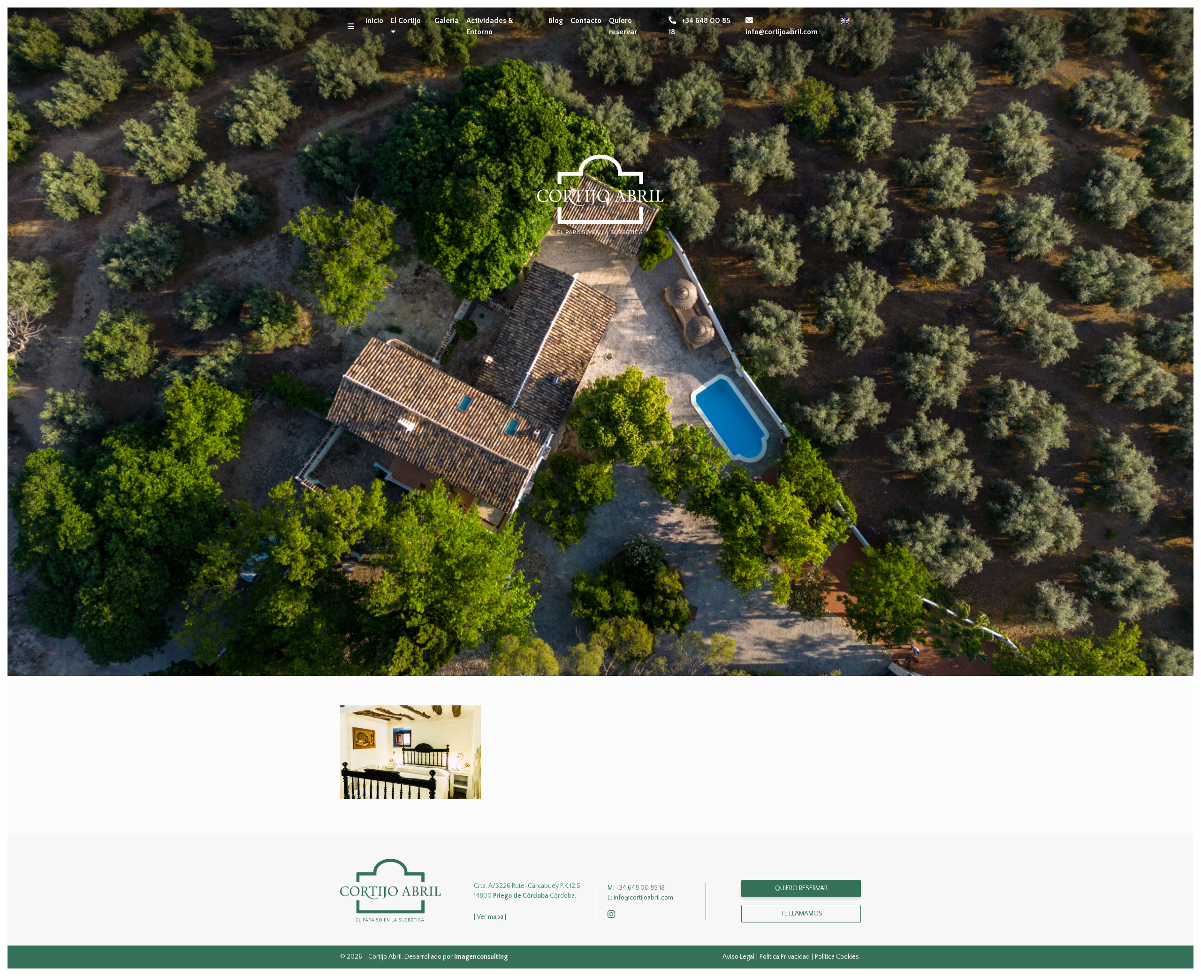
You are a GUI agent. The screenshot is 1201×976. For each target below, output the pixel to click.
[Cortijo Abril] (390, 889)
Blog (555, 20)
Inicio (374, 20)
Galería (446, 20)
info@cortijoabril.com (781, 32)
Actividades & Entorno (490, 26)
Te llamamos (801, 913)
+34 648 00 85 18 (699, 26)
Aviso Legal (738, 957)
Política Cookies (837, 957)
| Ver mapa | (490, 917)
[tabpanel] (600, 342)
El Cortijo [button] (406, 20)
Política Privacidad (785, 957)
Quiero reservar (623, 26)
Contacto (585, 20)
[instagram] (613, 915)
